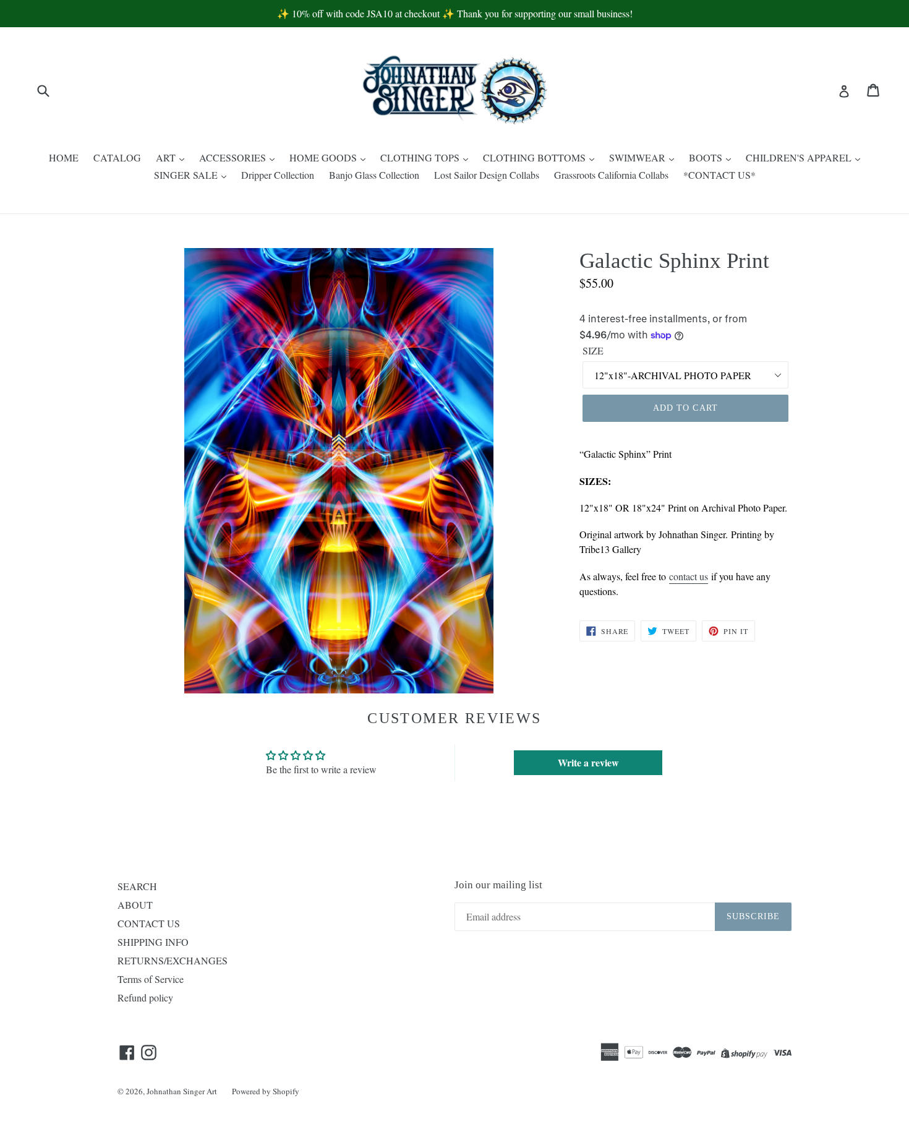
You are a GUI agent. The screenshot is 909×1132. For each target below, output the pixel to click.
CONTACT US (148, 923)
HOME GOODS (324, 157)
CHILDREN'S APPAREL (800, 157)
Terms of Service (150, 978)
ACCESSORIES (233, 157)
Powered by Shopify (265, 1091)
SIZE (593, 350)
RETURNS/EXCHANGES (172, 960)
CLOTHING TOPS (421, 157)
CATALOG (117, 157)
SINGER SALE (187, 174)
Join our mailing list (498, 885)
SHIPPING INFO (153, 941)
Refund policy (145, 997)
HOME (64, 157)
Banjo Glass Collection (374, 174)
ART (167, 157)
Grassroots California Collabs (611, 174)
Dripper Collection (277, 174)
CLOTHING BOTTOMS (535, 157)
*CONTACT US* (719, 174)
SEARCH (137, 886)
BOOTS (707, 157)
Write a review (588, 762)
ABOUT (135, 904)
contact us (688, 576)
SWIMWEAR (638, 157)
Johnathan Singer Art (182, 1091)
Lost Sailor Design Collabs (486, 174)
